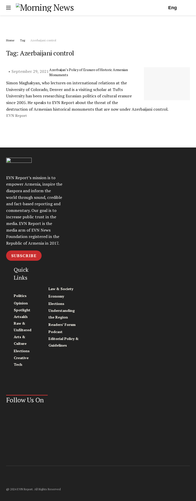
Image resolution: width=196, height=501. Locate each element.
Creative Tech (21, 361)
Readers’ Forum (62, 324)
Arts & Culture (20, 340)
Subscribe (23, 255)
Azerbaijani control (43, 40)
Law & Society (60, 288)
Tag (22, 40)
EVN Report (16, 116)
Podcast (55, 331)
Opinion (21, 303)
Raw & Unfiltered (22, 326)
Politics (20, 295)
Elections (22, 350)
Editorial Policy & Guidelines (63, 342)
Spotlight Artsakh (22, 313)
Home (10, 40)
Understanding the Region (61, 314)
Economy (56, 296)
